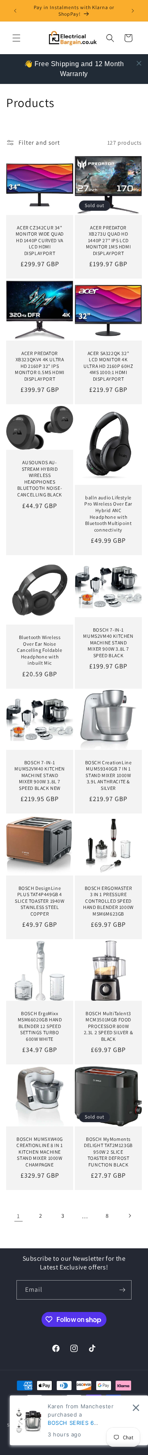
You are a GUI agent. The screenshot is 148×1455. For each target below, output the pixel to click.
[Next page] (129, 1216)
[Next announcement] (133, 11)
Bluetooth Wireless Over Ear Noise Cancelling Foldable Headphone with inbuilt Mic (39, 650)
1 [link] (18, 1216)
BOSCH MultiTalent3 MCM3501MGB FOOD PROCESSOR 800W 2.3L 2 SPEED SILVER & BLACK (108, 1026)
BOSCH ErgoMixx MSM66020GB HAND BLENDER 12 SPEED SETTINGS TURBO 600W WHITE (40, 1026)
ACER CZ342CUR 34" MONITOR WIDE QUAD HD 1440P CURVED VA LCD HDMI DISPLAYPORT (40, 240)
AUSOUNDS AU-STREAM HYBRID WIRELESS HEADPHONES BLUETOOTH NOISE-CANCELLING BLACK (39, 478)
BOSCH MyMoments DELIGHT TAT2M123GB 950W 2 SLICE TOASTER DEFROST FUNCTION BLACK (108, 1151)
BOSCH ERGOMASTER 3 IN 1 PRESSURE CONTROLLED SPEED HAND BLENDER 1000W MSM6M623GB (108, 900)
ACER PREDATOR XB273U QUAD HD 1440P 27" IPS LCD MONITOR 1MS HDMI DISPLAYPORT (108, 240)
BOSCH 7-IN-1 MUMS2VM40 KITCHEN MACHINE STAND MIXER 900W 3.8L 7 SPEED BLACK (108, 642)
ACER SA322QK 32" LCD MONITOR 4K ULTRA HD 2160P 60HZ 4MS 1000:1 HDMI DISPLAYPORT (108, 366)
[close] (139, 63)
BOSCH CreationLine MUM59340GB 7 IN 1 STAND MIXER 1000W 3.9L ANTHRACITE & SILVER (108, 775)
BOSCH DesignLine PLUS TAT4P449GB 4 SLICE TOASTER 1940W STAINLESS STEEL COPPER (39, 900)
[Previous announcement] (15, 11)
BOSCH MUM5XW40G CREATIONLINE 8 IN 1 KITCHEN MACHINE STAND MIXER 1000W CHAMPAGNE (39, 1151)
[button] (16, 38)
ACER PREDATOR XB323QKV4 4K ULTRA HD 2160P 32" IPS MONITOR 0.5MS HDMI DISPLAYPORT (40, 366)
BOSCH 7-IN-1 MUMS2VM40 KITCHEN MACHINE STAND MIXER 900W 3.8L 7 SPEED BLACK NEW (39, 775)
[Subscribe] (122, 1290)
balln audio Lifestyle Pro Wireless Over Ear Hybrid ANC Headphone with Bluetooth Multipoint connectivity (108, 513)
